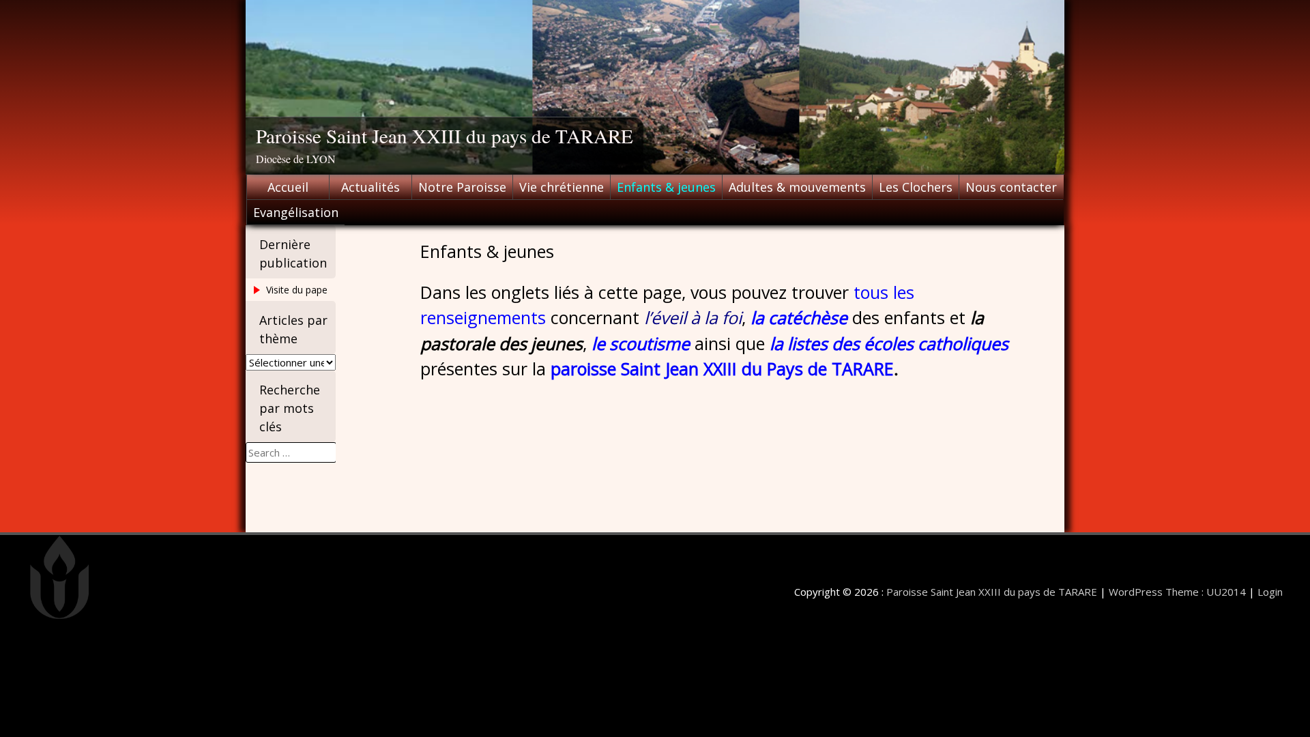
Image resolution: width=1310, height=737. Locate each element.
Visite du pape (297, 289)
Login (1270, 591)
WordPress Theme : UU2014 (1177, 591)
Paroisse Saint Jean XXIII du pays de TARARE (444, 135)
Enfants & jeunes (666, 187)
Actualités (370, 187)
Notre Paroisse (462, 187)
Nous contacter (1011, 187)
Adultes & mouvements (797, 187)
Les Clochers (915, 187)
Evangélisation (295, 212)
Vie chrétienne (561, 187)
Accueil (287, 187)
